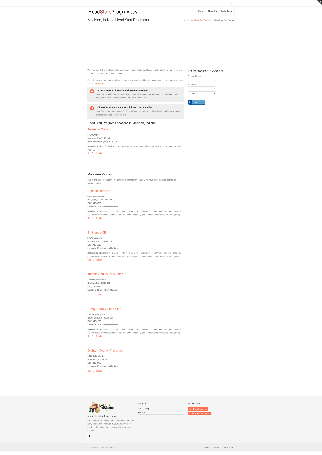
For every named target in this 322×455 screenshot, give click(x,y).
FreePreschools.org (198, 409)
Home (201, 11)
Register (141, 412)
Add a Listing (143, 409)
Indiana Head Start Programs (200, 20)
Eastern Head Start (100, 191)
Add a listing (227, 11)
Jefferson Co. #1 (98, 129)
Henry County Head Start (104, 309)
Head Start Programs (117, 12)
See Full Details (94, 153)
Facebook (88, 435)
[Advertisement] (161, 43)
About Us (212, 11)
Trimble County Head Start (105, 274)
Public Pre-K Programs (199, 413)
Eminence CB (96, 232)
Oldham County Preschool (105, 350)
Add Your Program (95, 84)
